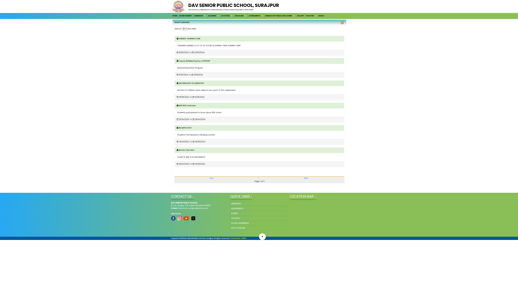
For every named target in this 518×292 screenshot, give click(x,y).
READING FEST (185, 128)
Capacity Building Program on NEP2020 (194, 61)
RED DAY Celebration (187, 105)
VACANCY (235, 218)
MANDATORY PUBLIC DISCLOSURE (278, 16)
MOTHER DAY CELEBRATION (191, 83)
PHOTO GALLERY (238, 228)
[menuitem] (175, 16)
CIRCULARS (239, 16)
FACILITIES (310, 16)
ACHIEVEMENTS (254, 16)
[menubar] (249, 16)
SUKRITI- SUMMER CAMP (189, 39)
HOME (175, 16)
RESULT (322, 16)
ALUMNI (234, 213)
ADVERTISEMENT (185, 16)
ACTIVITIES (225, 16)
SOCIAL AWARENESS (240, 223)
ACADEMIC (212, 16)
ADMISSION (198, 16)
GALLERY (300, 16)
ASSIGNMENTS (237, 208)
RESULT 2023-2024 (186, 150)
